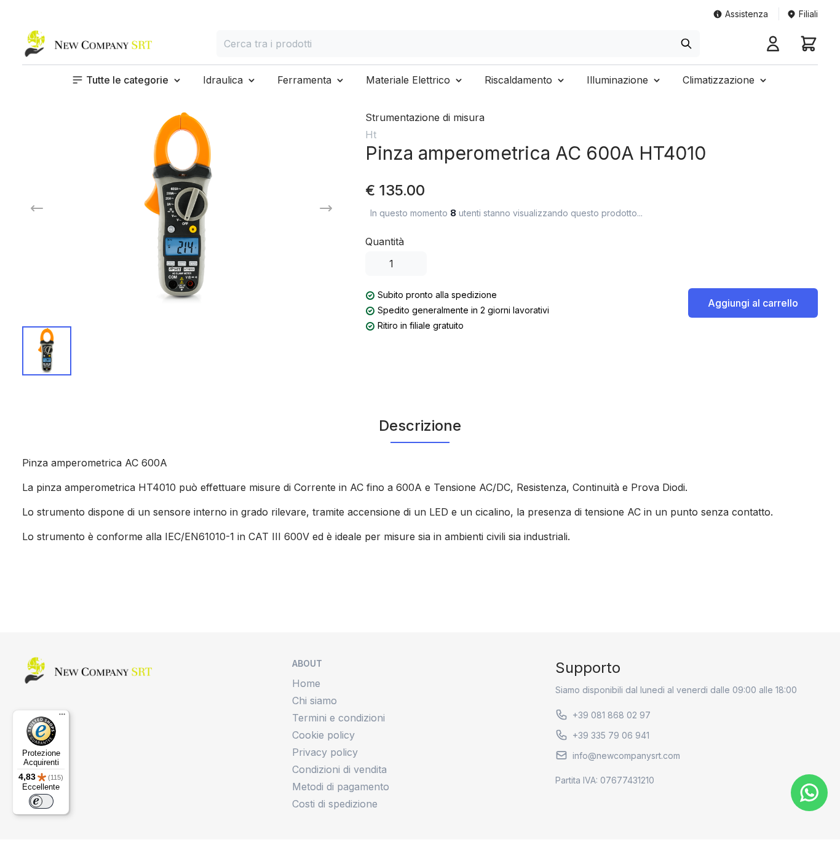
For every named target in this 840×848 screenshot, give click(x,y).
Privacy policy (325, 752)
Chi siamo (314, 700)
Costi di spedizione (335, 804)
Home (306, 683)
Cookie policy (323, 735)
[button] (127, 80)
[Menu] (62, 717)
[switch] (41, 801)
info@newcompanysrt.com (626, 755)
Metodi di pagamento (340, 786)
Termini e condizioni (338, 718)
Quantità (384, 241)
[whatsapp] (809, 792)
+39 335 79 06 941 (611, 735)
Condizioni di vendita (339, 769)
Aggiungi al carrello (753, 303)
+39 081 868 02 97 (612, 715)
